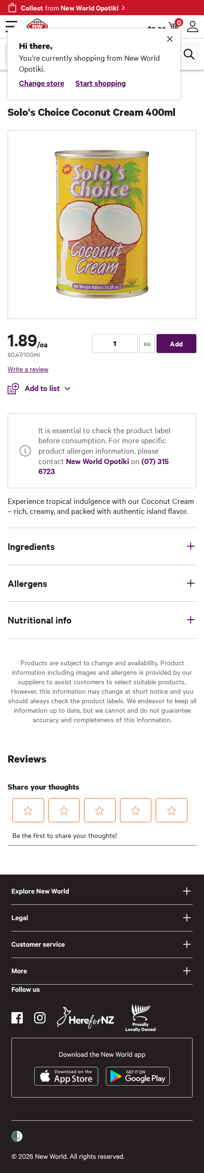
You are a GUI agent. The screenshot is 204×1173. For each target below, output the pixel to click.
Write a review (28, 368)
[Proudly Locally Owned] (140, 1018)
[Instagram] (40, 1018)
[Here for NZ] (85, 1018)
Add (176, 343)
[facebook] (17, 1018)
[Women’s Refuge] (17, 1136)
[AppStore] (66, 1076)
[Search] (188, 54)
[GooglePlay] (138, 1076)
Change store (41, 82)
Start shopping (100, 82)
